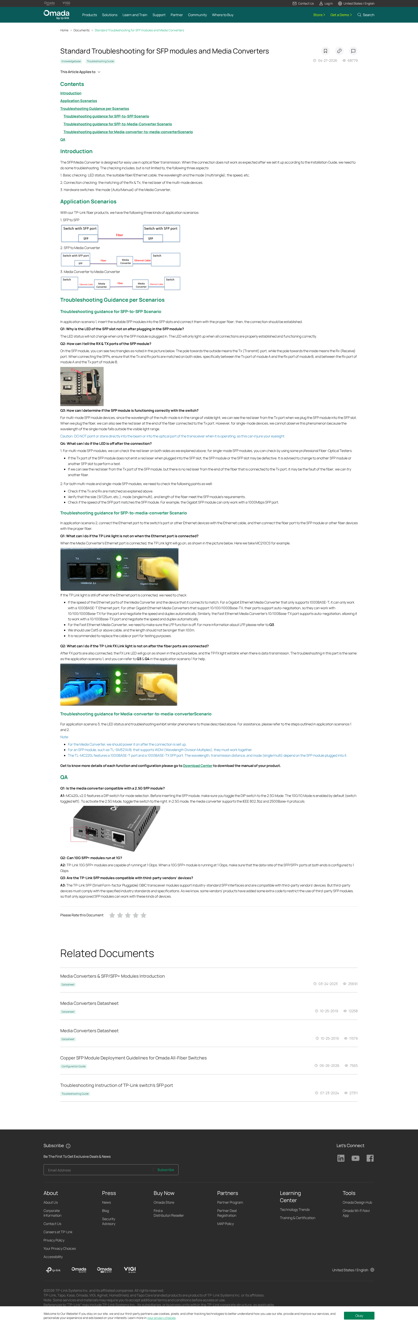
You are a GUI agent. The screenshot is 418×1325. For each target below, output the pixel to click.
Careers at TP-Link (58, 1232)
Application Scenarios (78, 100)
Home (64, 30)
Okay (359, 1315)
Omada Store (164, 1202)
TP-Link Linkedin (341, 1158)
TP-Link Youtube (355, 1158)
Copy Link (339, 51)
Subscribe (165, 1169)
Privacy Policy (54, 1240)
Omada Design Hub (357, 1202)
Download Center (197, 765)
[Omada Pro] (104, 1270)
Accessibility (53, 1256)
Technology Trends (295, 1209)
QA (62, 139)
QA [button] (64, 777)
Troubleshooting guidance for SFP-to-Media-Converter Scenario (118, 124)
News (106, 1202)
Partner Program (230, 1202)
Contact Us (52, 1223)
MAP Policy (225, 1223)
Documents (81, 30)
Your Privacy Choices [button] (60, 1248)
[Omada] (79, 1270)
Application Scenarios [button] (88, 201)
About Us (51, 1202)
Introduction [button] (76, 151)
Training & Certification (297, 1217)
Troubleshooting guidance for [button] (90, 311)
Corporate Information (52, 1213)
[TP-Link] (53, 1270)
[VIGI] (130, 1270)
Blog (105, 1210)
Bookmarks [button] (325, 51)
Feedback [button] (353, 51)
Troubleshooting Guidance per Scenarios (94, 108)
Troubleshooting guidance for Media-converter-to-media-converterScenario (128, 131)
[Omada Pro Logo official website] (49, 3)
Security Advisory (108, 1221)
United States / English (350, 1270)
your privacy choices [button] (161, 1318)
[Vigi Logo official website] (66, 3)
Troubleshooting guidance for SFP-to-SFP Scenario (106, 116)
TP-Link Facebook (370, 1158)
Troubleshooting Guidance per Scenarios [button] (112, 299)
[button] (303, 3)
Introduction (70, 93)
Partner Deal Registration (227, 1213)
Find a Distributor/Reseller (169, 1213)
